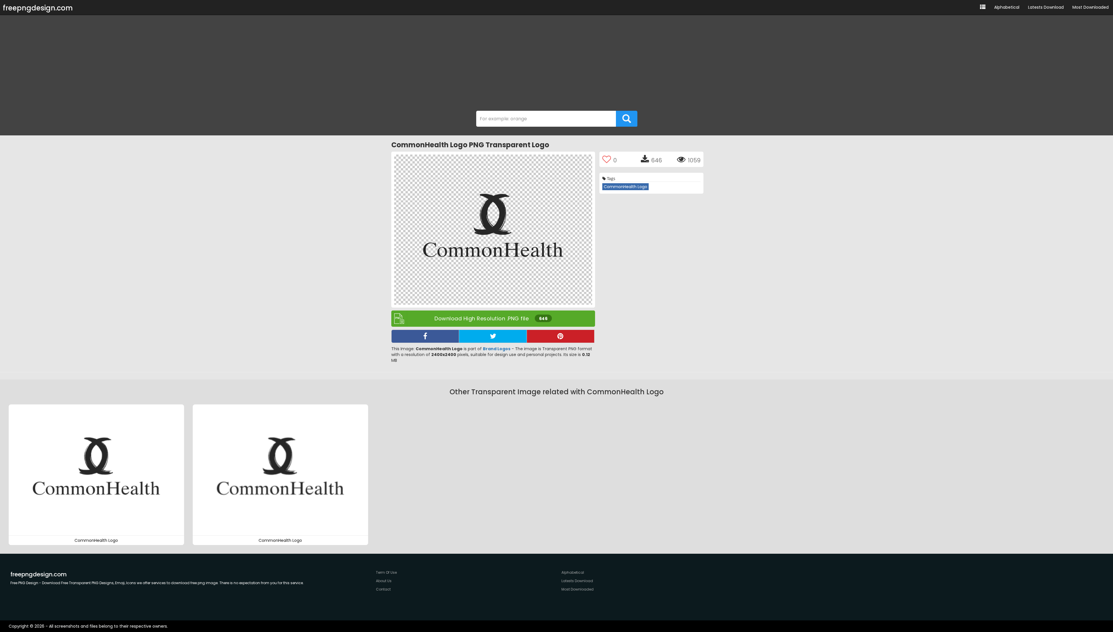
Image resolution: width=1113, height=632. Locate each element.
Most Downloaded (1090, 7)
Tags (610, 178)
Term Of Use (386, 572)
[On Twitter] (493, 336)
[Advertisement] (556, 64)
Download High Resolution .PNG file (491, 318)
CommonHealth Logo (625, 187)
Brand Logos (496, 349)
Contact (383, 589)
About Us (384, 580)
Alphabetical (1006, 7)
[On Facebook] (425, 336)
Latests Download (1046, 7)
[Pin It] (560, 336)
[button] (983, 7)
